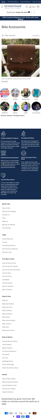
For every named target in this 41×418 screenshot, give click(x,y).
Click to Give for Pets (9, 263)
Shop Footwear (7, 314)
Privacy (4, 242)
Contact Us (5, 215)
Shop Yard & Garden (8, 320)
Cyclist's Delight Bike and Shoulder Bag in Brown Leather (16, 78)
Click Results (6, 228)
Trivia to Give (6, 273)
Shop (3, 2)
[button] (27, 7)
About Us (5, 221)
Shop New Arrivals (8, 330)
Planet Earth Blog (8, 364)
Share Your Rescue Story (10, 368)
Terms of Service (7, 239)
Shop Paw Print (7, 307)
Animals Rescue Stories (10, 341)
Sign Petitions (25, 2)
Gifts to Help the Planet (10, 382)
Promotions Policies (9, 245)
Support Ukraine (7, 392)
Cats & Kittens (6, 344)
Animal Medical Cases (9, 385)
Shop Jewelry (6, 324)
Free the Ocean (7, 283)
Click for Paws (6, 276)
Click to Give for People (10, 266)
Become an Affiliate (8, 225)
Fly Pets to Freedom (9, 389)
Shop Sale (5, 327)
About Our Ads (7, 252)
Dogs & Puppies (7, 348)
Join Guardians (13, 2)
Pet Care (5, 358)
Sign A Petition (7, 289)
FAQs (3, 218)
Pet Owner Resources (9, 351)
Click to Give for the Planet (11, 270)
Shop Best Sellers (8, 304)
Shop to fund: (17, 12)
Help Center (6, 208)
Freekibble (5, 280)
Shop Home (6, 317)
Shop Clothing (7, 310)
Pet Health (5, 354)
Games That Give (7, 286)
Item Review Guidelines (10, 249)
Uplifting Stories (7, 361)
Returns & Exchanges (9, 211)
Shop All (5, 300)
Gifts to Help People (9, 379)
